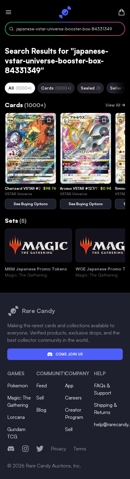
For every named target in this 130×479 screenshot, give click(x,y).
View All (113, 104)
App (69, 385)
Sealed (90, 87)
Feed (41, 385)
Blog (41, 410)
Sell (40, 398)
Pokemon (17, 385)
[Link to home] (65, 12)
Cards (56, 87)
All (19, 87)
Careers (73, 398)
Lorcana (16, 417)
